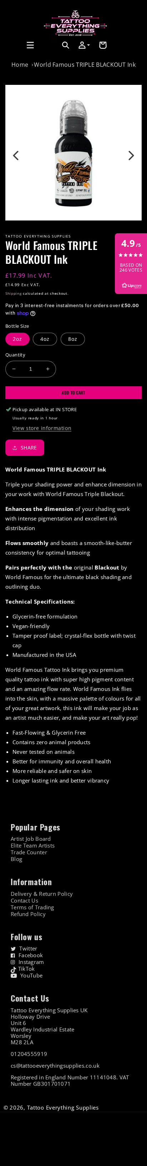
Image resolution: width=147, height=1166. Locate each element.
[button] (13, 45)
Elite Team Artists (33, 845)
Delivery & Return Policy (42, 893)
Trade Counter (29, 852)
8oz (72, 339)
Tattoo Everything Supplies (63, 1107)
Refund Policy (28, 914)
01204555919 (29, 1053)
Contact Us (24, 900)
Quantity (15, 355)
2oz (17, 339)
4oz (45, 339)
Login (50, 53)
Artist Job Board (31, 838)
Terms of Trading (32, 907)
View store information (41, 428)
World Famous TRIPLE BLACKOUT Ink (85, 65)
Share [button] (29, 447)
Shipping (13, 293)
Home (19, 65)
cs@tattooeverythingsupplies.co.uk (55, 1065)
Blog (16, 859)
